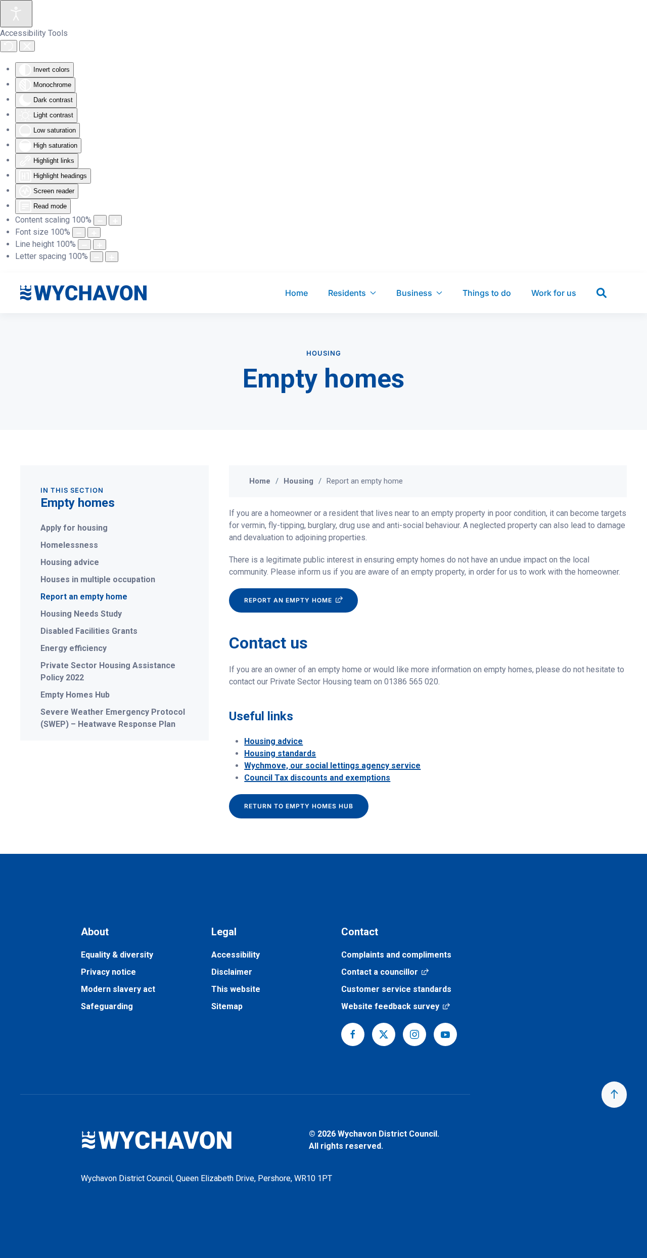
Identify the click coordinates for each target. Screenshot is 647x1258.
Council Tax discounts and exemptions (317, 778)
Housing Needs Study (81, 614)
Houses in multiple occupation (97, 579)
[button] (614, 1094)
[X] (383, 1034)
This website (235, 989)
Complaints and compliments (396, 955)
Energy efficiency (73, 648)
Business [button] (414, 293)
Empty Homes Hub (75, 695)
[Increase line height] (99, 244)
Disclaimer (231, 972)
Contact (359, 932)
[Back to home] (83, 293)
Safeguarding (107, 1006)
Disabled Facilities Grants (88, 631)
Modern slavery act (118, 989)
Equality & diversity (117, 955)
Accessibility (235, 955)
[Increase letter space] (111, 256)
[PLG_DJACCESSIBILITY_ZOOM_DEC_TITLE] (100, 220)
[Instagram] (414, 1034)
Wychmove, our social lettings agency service (332, 765)
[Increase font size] (94, 232)
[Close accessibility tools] (27, 46)
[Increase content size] (115, 220)
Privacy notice (108, 972)
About (95, 932)
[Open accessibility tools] (16, 13)
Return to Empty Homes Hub (298, 806)
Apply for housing (74, 528)
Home (296, 293)
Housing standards (280, 753)
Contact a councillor (385, 972)
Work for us (553, 293)
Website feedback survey (395, 1006)
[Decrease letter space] (96, 256)
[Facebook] (352, 1034)
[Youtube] (445, 1034)
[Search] (601, 293)
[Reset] (8, 46)
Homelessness (69, 545)
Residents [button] (347, 293)
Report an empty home (83, 596)
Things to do (487, 293)
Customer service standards (396, 989)
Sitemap (227, 1006)
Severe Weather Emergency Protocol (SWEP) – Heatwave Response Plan (112, 718)
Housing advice (69, 562)
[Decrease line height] (84, 244)
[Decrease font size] (78, 232)
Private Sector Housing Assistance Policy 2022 (107, 671)
